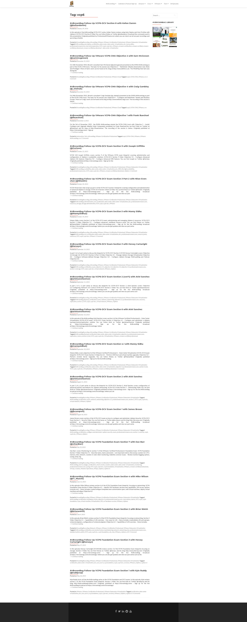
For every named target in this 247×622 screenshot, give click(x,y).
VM (101, 501)
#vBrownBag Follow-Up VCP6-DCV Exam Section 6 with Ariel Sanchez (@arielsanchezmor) (106, 310)
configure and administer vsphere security (99, 432)
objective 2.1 (108, 399)
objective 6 (124, 334)
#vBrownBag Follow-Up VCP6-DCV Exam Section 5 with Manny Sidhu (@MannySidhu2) (106, 212)
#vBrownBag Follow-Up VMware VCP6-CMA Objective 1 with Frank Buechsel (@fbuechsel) (109, 116)
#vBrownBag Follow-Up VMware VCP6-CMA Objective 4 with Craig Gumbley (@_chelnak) (109, 87)
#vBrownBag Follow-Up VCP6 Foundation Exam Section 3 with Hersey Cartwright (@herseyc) (106, 541)
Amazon (141, 4)
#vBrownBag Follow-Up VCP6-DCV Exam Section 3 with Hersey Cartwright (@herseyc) (108, 245)
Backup (86, 299)
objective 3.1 (100, 267)
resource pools (142, 234)
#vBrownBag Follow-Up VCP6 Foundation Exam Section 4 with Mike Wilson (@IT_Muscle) (109, 477)
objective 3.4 (125, 267)
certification (95, 44)
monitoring (138, 465)
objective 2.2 (119, 299)
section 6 (85, 336)
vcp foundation (108, 563)
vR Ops (72, 468)
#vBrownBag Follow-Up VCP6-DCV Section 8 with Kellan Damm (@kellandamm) (103, 24)
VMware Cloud (116, 77)
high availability (129, 169)
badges (86, 465)
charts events (100, 465)
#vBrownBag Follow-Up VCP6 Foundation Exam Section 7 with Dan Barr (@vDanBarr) (107, 443)
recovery (142, 299)
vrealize (77, 468)
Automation (80, 136)
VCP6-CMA (134, 77)
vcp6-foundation (109, 467)
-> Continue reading (76, 72)
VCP (100, 46)
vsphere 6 (107, 468)
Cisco (149, 4)
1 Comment (84, 138)
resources (73, 203)
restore (79, 336)
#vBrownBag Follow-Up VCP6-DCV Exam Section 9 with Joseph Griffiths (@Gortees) (107, 147)
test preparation (94, 46)
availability (87, 169)
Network (92, 528)
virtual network (99, 269)
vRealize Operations (87, 468)
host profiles (130, 44)
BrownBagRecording (82, 42)
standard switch (75, 532)
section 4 (142, 367)
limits (96, 499)
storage (78, 203)
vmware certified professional (115, 171)
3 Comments (136, 593)
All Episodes (174, 4)
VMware (157, 4)
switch (82, 532)
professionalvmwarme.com (113, 499)
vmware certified (137, 46)
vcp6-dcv (109, 46)
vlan (113, 532)
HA (123, 169)
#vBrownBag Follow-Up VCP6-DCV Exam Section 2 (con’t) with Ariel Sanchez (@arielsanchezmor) (109, 278)
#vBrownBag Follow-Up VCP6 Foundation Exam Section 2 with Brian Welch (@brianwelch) (109, 510)
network (104, 299)
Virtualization (108, 336)
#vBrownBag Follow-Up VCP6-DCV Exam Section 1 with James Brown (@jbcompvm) (106, 410)
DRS (119, 169)
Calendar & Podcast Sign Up (127, 4)
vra (145, 77)
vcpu (78, 501)
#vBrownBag (110, 4)
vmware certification (125, 46)
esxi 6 (102, 563)
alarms (81, 465)
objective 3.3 (117, 267)
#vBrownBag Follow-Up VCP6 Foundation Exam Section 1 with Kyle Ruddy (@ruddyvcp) (108, 571)
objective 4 (119, 367)
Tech (165, 4)
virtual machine (86, 501)
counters (107, 465)
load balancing (108, 530)
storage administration (89, 203)
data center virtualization (115, 44)
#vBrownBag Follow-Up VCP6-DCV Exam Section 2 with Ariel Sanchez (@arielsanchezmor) (106, 377)
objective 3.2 (109, 267)
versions (126, 563)
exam (94, 267)
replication (73, 301)
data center (103, 44)
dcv (125, 44)
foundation (90, 499)
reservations (127, 499)
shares (133, 499)
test (87, 46)
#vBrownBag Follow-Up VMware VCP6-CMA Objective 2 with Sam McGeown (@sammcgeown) (109, 57)
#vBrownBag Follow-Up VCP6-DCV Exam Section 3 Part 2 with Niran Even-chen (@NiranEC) (108, 180)
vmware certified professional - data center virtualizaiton (100, 48)
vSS (128, 532)
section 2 (80, 301)
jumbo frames (99, 530)
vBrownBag (93, 42)
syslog (88, 467)
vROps (96, 468)
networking (110, 299)
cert (95, 201)
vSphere (126, 171)
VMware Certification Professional (114, 42)
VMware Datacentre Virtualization (136, 42)
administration (88, 201)
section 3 (72, 269)
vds (110, 532)
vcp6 (104, 46)
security (141, 432)
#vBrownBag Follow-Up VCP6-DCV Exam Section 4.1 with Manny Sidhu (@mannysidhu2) (106, 345)
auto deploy (87, 44)
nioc (128, 530)
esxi (93, 530)
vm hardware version (109, 501)
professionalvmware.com (78, 46)
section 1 (136, 432)
